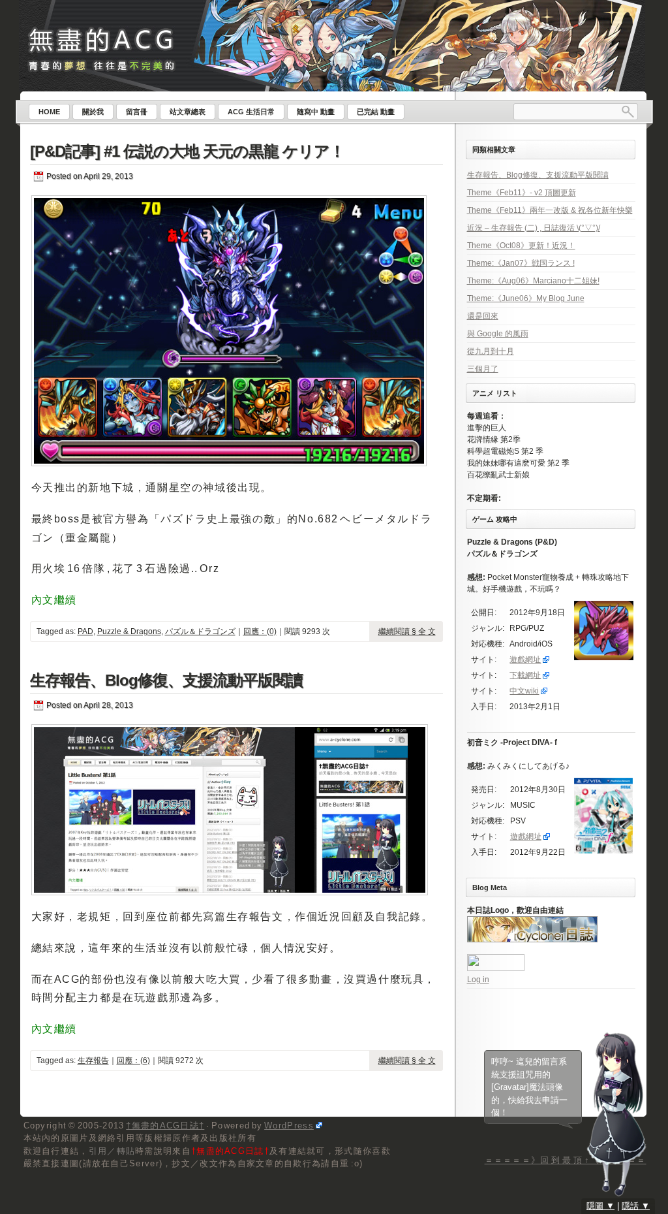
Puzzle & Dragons (129, 631)
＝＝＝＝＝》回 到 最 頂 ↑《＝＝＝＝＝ (565, 1160)
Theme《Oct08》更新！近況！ (521, 245)
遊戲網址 (525, 659)
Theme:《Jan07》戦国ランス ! (521, 263)
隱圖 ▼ (600, 1206)
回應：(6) (133, 1060)
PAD (85, 631)
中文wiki (524, 690)
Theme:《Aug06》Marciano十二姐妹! (533, 280)
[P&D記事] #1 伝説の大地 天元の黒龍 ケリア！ (187, 151)
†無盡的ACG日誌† (165, 1125)
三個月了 (482, 369)
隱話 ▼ (636, 1206)
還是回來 (482, 316)
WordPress (289, 1125)
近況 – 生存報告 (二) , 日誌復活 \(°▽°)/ (533, 227)
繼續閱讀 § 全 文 (407, 631)
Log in (478, 979)
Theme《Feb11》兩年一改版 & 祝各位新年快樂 (550, 210)
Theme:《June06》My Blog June (525, 298)
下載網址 (525, 675)
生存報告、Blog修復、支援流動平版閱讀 (166, 680)
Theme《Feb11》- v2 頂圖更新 (521, 192)
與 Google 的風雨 (497, 333)
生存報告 (93, 1060)
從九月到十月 (490, 351)
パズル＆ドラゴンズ (200, 631)
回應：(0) (260, 631)
